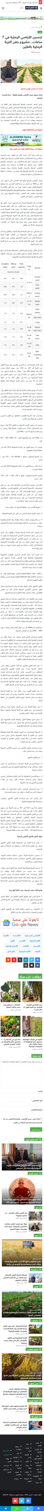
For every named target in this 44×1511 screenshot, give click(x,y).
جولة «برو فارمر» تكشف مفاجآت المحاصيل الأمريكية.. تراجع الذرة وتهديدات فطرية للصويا (16, 1226)
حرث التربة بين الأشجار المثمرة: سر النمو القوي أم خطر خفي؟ (32, 1007)
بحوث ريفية (28, 1466)
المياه (37, 951)
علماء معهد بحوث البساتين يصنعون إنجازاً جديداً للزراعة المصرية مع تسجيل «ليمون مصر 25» (22, 1200)
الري (12, 940)
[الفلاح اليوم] (28, 7)
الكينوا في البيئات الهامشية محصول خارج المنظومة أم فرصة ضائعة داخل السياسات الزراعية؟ (32, 1043)
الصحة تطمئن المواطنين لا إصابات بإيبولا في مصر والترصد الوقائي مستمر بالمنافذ (15, 1424)
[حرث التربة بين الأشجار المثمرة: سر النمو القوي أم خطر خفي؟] (32, 991)
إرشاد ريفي (28, 1449)
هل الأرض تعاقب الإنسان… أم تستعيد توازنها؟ (16, 1214)
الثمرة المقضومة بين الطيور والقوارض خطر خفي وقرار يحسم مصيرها (15, 1340)
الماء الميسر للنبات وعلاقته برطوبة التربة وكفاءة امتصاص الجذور (22, 1313)
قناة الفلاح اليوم (37, 1457)
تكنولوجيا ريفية (37, 1477)
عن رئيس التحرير (7, 1470)
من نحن (6, 1465)
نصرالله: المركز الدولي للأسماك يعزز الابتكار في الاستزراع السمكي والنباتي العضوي (15, 1277)
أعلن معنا (6, 1450)
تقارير (32, 27)
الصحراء (36, 945)
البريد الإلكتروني (36, 1100)
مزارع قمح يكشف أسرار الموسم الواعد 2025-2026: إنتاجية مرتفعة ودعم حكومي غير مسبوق (22, 1262)
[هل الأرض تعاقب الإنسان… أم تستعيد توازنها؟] (35, 1216)
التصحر (21, 940)
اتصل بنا (6, 1454)
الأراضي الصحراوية (32, 935)
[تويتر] (31, 959)
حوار (27, 1443)
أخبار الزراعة (38, 1470)
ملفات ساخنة (28, 1473)
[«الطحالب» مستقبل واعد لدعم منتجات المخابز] (10, 991)
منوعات (16, 1478)
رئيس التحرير (38, 1444)
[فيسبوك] (37, 959)
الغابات (25, 945)
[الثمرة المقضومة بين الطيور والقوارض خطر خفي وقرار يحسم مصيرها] (35, 1341)
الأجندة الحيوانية (38, 1463)
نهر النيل (10, 951)
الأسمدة (16, 935)
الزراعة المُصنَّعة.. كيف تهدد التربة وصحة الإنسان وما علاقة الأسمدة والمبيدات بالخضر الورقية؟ (15, 1328)
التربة (5, 935)
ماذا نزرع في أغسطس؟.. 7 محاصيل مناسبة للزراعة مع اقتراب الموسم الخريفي (10, 1041)
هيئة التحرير (8, 1460)
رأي (18, 1453)
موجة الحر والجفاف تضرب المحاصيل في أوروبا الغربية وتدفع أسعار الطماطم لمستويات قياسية (15, 1391)
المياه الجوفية (24, 951)
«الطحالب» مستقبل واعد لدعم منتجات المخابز (11, 1005)
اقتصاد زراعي (28, 1455)
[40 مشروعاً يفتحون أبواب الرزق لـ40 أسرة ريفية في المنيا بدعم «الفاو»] (35, 1409)
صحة (37, 1482)
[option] (22, 1157)
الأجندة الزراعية (38, 1450)
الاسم (39, 1091)
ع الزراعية (16, 1457)
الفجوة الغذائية (11, 945)
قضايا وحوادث (18, 1447)
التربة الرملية (34, 940)
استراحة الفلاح (27, 1479)
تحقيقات (16, 1461)
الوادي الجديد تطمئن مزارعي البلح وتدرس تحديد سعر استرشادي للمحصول (22, 1376)
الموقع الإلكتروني (36, 1109)
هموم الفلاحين (18, 1473)
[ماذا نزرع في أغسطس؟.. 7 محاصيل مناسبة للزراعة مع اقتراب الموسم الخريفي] (10, 1026)
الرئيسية (38, 27)
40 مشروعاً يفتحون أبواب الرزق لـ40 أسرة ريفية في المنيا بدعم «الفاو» (14, 1407)
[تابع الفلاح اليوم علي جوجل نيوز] (21, 922)
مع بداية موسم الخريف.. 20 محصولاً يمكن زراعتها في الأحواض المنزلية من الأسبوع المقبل (24, 1165)
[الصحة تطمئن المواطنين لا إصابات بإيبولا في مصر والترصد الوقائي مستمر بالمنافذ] (35, 1425)
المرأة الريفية (18, 1466)
